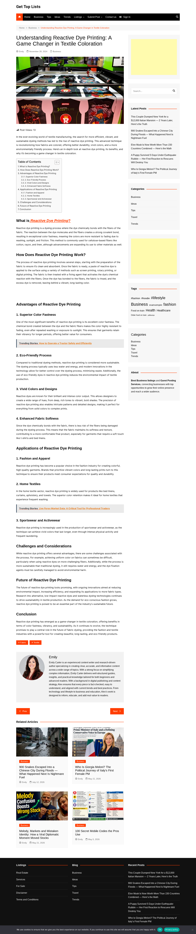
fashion (169, 304)
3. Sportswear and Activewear (38, 199)
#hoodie (145, 298)
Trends (67, 17)
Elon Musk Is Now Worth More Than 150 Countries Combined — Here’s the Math (151, 147)
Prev (25, 711)
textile (36, 642)
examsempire (155, 305)
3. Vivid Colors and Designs (37, 183)
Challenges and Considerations (36, 202)
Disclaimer (21, 893)
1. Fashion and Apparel (34, 193)
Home (27, 17)
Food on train (137, 310)
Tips (49, 17)
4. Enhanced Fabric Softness (38, 186)
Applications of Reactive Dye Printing (38, 189)
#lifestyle (158, 298)
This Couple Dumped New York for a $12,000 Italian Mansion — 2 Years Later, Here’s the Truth (152, 120)
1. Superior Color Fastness (35, 176)
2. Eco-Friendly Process (35, 180)
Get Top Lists (28, 6)
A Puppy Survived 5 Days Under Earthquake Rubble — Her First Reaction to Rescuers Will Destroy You (153, 159)
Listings (78, 17)
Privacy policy (171, 929)
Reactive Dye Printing (49, 220)
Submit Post (94, 17)
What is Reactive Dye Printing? (35, 166)
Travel (134, 217)
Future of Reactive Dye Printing (35, 206)
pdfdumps (151, 315)
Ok (160, 929)
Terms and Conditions (27, 899)
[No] (192, 929)
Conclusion (25, 209)
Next (115, 711)
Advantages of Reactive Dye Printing (38, 173)
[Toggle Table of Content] (55, 162)
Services (20, 879)
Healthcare (163, 310)
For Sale (20, 886)
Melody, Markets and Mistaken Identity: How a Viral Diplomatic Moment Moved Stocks (39, 834)
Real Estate (22, 873)
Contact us (110, 17)
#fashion (135, 298)
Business (38, 17)
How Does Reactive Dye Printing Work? (39, 170)
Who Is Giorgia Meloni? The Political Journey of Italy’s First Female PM (94, 770)
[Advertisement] (154, 57)
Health (150, 310)
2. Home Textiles (32, 196)
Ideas (57, 17)
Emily (21, 51)
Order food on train (138, 315)
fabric (23, 642)
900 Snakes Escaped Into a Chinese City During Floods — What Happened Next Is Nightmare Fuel (152, 134)
